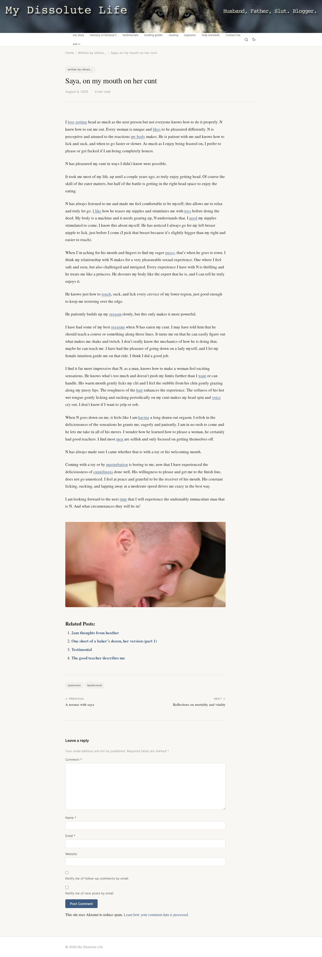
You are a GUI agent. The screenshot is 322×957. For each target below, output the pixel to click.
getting (81, 122)
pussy (170, 252)
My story (78, 35)
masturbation (117, 464)
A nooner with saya (79, 704)
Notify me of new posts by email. (89, 893)
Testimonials (130, 35)
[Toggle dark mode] (254, 39)
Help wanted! (210, 35)
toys (187, 211)
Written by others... (92, 53)
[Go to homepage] (161, 16)
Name (70, 818)
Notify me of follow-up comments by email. (97, 878)
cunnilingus (103, 471)
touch (106, 294)
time (123, 499)
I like (97, 211)
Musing (173, 35)
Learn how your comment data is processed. (156, 914)
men (119, 439)
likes (157, 129)
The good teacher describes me (98, 658)
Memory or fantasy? (103, 35)
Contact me (233, 35)
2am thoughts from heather (95, 633)
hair (139, 390)
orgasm (115, 314)
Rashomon (74, 685)
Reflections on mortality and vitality (199, 704)
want (202, 375)
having (143, 417)
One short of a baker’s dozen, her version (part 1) (114, 641)
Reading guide (153, 35)
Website (71, 854)
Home (69, 53)
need (193, 218)
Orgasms (189, 35)
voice (216, 397)
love (71, 122)
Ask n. (77, 44)
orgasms (118, 327)
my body (138, 136)
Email (70, 836)
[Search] (246, 39)
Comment (73, 759)
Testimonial (81, 649)
